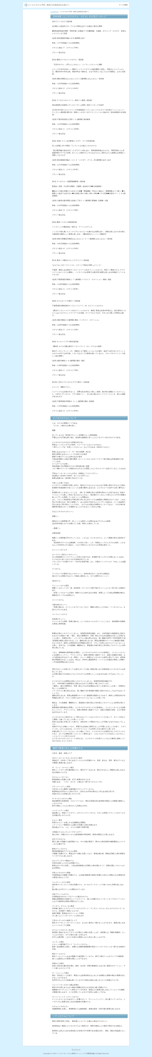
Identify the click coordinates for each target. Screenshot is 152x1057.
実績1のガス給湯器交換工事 (37, 112)
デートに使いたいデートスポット (36, 102)
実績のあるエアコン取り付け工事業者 (36, 116)
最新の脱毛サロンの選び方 (36, 69)
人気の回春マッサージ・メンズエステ (36, 345)
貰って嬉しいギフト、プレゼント (36, 97)
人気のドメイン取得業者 (36, 106)
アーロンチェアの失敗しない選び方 (36, 168)
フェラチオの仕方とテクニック (36, 222)
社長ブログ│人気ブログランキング (37, 386)
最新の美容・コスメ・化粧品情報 (36, 425)
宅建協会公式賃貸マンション (36, 131)
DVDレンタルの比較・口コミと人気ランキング (36, 158)
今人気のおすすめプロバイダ (36, 76)
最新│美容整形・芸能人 (35, 408)
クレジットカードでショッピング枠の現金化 (36, 451)
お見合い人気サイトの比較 (36, 399)
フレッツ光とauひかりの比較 (36, 87)
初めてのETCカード (34, 72)
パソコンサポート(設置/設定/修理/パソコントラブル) (37, 240)
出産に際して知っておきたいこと (36, 306)
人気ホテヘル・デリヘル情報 (36, 275)
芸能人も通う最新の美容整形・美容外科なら (36, 59)
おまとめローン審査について (36, 46)
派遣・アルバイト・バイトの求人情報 (36, 270)
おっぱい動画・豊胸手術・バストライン (36, 327)
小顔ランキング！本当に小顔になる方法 (36, 375)
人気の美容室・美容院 (35, 50)
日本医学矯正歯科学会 (35, 287)
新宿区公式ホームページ (36, 405)
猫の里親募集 (32, 146)
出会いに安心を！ (33, 192)
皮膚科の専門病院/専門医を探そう (36, 250)
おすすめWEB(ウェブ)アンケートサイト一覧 (37, 370)
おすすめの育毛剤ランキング (36, 92)
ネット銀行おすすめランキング (36, 260)
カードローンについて (35, 21)
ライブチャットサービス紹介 (36, 296)
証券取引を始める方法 (35, 27)
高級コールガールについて (36, 391)
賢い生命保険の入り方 (35, 39)
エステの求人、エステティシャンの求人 (36, 337)
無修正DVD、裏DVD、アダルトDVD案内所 (37, 217)
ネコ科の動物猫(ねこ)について (37, 332)
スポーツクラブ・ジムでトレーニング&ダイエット (36, 395)
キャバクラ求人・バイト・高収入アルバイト (36, 199)
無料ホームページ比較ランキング (36, 355)
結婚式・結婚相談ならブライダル (36, 265)
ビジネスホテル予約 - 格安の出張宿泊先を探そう (37, 232)
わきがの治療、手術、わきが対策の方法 (36, 456)
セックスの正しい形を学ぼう (36, 183)
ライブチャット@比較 (35, 195)
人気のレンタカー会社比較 (36, 319)
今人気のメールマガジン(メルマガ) (36, 136)
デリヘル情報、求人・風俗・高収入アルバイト (36, 204)
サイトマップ (76, 1049)
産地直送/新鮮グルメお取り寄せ (36, 280)
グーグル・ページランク (36, 154)
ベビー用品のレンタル (35, 315)
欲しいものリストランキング (36, 438)
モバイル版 (31, 479)
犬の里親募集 (32, 143)
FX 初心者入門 (32, 24)
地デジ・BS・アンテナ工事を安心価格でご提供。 (36, 121)
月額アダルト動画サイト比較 (36, 173)
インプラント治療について (36, 66)
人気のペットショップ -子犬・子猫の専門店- (36, 227)
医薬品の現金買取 (33, 421)
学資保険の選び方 (33, 42)
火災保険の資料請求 (34, 284)
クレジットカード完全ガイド (36, 31)
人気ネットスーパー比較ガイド (36, 245)
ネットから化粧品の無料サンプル (36, 126)
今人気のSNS (32, 383)
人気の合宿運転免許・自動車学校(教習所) (36, 301)
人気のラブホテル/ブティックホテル (36, 350)
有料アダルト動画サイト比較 (36, 163)
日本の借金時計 (33, 140)
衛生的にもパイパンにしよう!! (36, 188)
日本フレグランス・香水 (36, 429)
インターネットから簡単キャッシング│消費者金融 (76, 1053)
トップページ (54, 11)
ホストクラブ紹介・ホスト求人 (36, 209)
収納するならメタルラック (36, 447)
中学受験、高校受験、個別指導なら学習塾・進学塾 (36, 255)
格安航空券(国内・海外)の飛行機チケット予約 (37, 322)
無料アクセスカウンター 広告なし (36, 150)
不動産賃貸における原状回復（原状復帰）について (36, 360)
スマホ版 (31, 476)
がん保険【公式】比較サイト (36, 291)
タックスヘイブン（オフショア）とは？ (36, 461)
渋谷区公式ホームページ (36, 402)
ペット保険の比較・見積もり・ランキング (36, 365)
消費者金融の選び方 (34, 18)
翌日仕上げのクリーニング (36, 236)
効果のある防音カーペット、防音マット (36, 443)
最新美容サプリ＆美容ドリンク (36, 433)
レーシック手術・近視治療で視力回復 (36, 54)
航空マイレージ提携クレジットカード (36, 417)
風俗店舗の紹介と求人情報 (36, 214)
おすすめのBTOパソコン (36, 109)
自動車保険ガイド (33, 36)
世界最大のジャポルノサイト (36, 178)
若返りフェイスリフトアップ (36, 311)
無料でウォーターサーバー (36, 80)
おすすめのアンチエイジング (36, 412)
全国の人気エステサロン (36, 63)
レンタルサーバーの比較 (36, 83)
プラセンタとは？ (33, 379)
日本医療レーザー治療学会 (36, 341)
